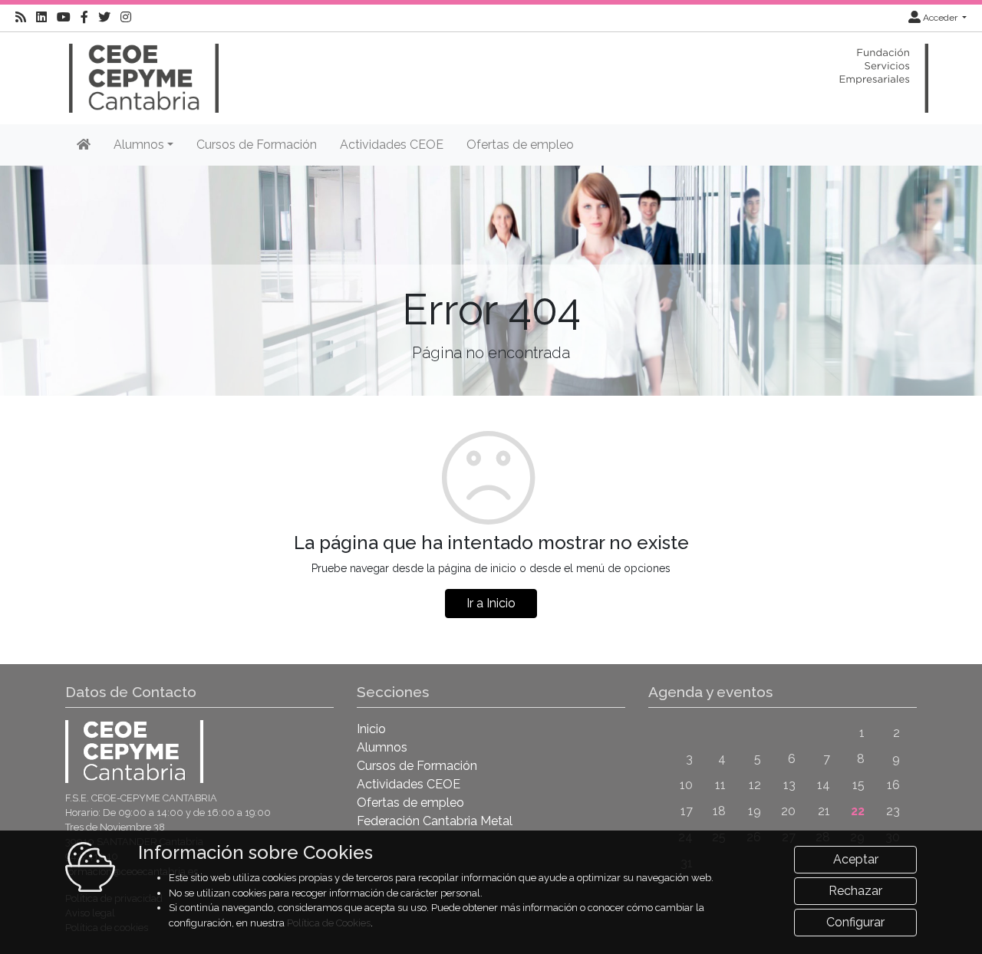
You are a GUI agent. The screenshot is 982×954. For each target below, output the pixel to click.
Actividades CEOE (391, 144)
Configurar (855, 922)
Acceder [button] (940, 17)
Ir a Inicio (491, 603)
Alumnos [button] (139, 144)
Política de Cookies (329, 923)
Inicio (371, 729)
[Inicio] (142, 71)
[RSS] (20, 17)
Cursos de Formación (256, 144)
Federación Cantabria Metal (434, 821)
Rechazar (855, 890)
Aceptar (855, 859)
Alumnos (382, 747)
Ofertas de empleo (520, 144)
